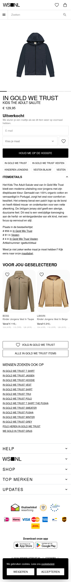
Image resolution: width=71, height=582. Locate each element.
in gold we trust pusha (18, 412)
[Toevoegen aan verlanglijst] (63, 141)
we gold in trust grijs (17, 431)
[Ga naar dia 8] (53, 91)
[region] (35, 301)
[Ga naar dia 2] (10, 91)
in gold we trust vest (17, 384)
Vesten (61, 169)
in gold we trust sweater (20, 407)
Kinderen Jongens (16, 169)
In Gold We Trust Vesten (48, 163)
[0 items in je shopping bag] (65, 5)
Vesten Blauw (42, 169)
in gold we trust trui (17, 394)
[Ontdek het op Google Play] (46, 545)
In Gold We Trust (30, 97)
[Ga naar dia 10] (67, 91)
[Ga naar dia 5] (32, 91)
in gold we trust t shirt (19, 370)
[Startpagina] (11, 5)
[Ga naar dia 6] (39, 91)
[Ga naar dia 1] (3, 91)
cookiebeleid (47, 564)
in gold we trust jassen (18, 375)
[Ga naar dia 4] (24, 91)
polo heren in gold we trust (21, 426)
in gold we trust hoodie (19, 380)
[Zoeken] (65, 15)
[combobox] (35, 15)
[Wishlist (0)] (57, 5)
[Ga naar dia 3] (17, 91)
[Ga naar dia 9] (60, 91)
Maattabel (27, 253)
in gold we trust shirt (18, 389)
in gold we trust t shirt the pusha (25, 403)
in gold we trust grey (17, 421)
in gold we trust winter (19, 417)
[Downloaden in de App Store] (24, 545)
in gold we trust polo (17, 398)
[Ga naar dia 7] (46, 91)
